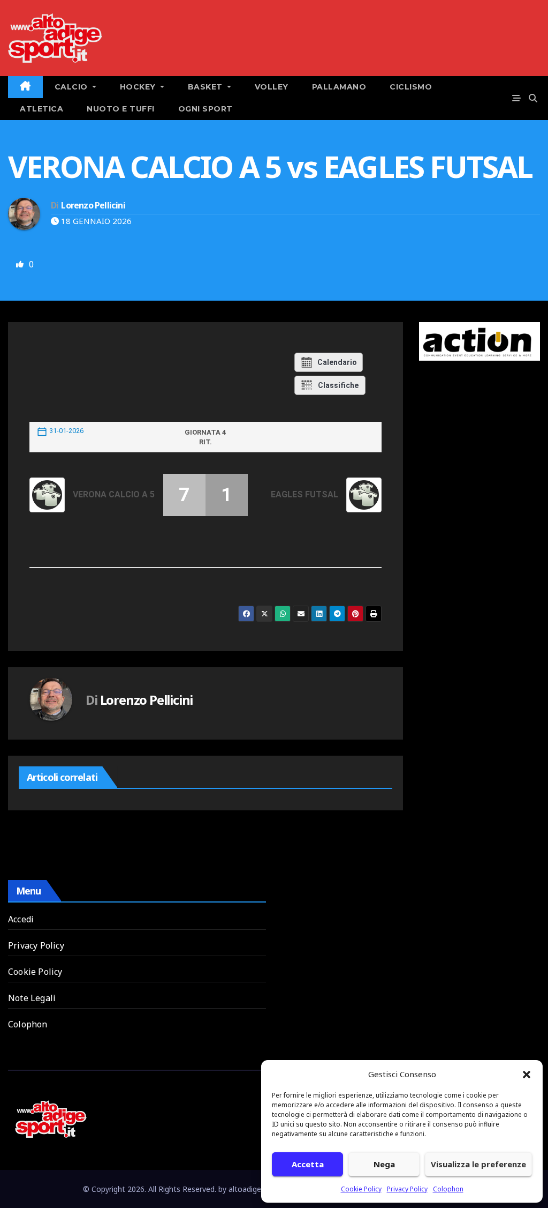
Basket (206, 87)
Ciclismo (411, 87)
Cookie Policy (361, 1189)
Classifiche (338, 385)
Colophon (448, 1189)
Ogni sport (205, 109)
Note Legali (32, 998)
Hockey (139, 87)
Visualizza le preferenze (478, 1164)
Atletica (41, 109)
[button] (526, 1074)
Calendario (337, 362)
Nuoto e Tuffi (121, 109)
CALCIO (72, 87)
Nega (384, 1164)
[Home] (25, 87)
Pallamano (339, 87)
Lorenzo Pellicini (93, 205)
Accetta (308, 1164)
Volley (271, 87)
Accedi (21, 919)
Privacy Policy (407, 1189)
